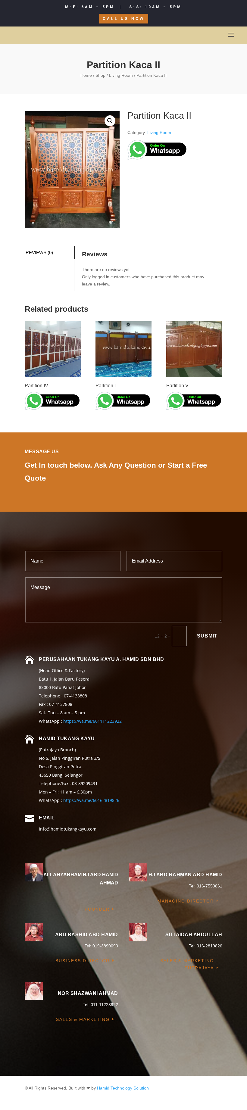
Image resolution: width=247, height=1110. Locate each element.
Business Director (82, 960)
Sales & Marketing (83, 1019)
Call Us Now (124, 19)
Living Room (121, 75)
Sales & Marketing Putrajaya (187, 964)
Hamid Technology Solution (123, 1088)
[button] (110, 120)
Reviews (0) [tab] (39, 252)
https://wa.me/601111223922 (92, 721)
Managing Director (186, 901)
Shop (100, 75)
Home (86, 75)
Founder (97, 909)
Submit (207, 635)
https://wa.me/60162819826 (91, 800)
